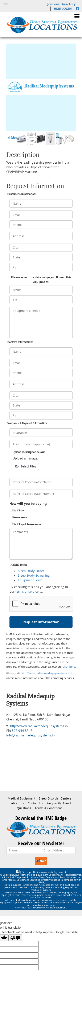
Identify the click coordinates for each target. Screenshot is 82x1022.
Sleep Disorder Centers (55, 798)
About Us (17, 803)
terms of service (26, 591)
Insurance (20, 517)
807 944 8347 (22, 730)
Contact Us (35, 803)
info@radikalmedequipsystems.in (30, 735)
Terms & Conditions (48, 808)
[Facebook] (77, 9)
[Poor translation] (15, 938)
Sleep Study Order (31, 571)
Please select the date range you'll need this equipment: (41, 279)
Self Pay (18, 510)
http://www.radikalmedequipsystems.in (45, 673)
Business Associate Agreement (49, 872)
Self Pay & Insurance (27, 524)
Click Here (69, 667)
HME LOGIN (63, 9)
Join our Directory (61, 4)
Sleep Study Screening (34, 575)
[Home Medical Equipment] (41, 829)
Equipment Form (30, 580)
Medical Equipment (21, 798)
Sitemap (26, 872)
